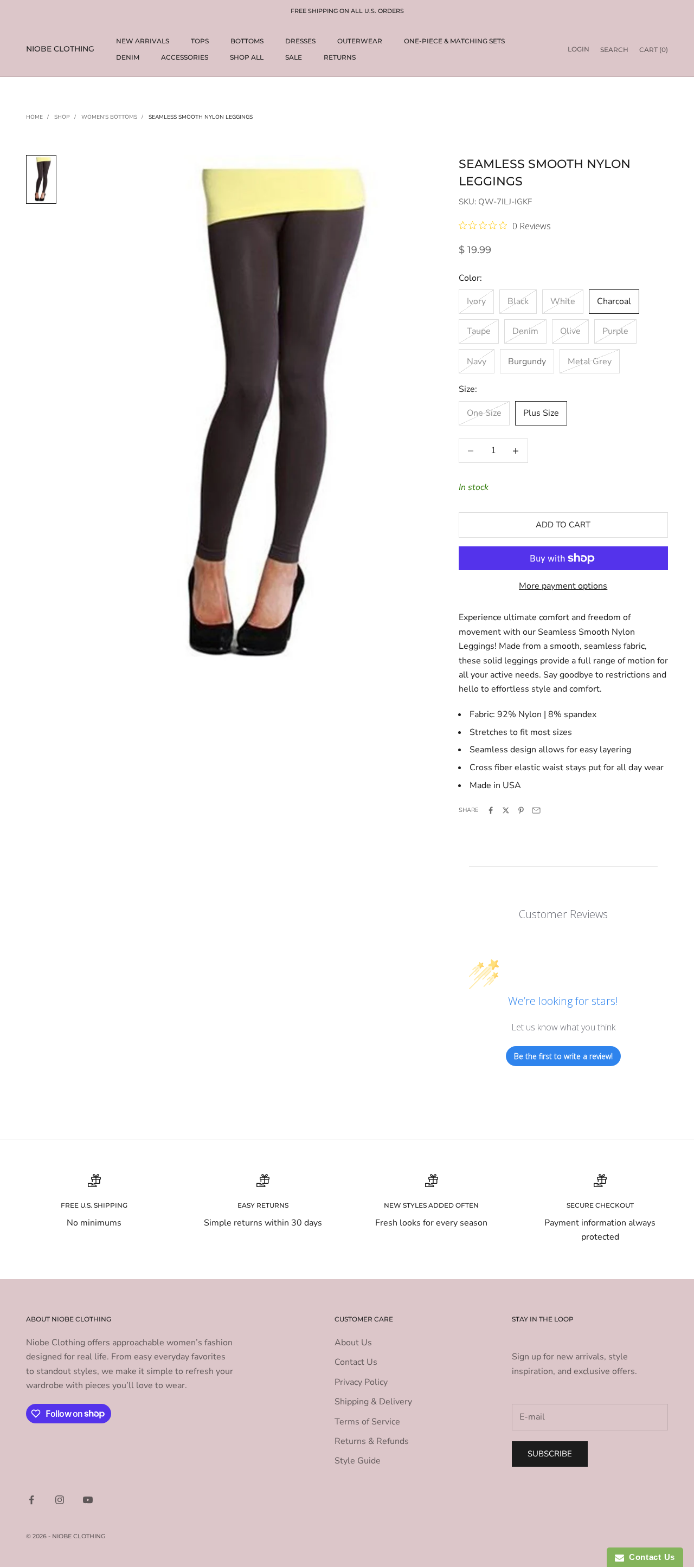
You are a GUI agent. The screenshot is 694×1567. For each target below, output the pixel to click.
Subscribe (550, 1453)
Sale (293, 57)
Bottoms (247, 41)
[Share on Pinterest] (521, 810)
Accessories (184, 57)
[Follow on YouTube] (87, 1499)
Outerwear (359, 41)
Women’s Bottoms (109, 117)
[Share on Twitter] (506, 810)
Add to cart (563, 524)
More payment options (563, 586)
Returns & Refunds (372, 1441)
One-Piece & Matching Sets (454, 41)
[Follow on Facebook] (31, 1499)
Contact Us (356, 1362)
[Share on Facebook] (490, 810)
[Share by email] (536, 810)
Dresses (300, 41)
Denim (127, 57)
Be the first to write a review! (563, 1056)
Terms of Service (367, 1422)
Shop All (247, 57)
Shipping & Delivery (373, 1402)
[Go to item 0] (41, 179)
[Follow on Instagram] (59, 1499)
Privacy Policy (361, 1382)
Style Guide (358, 1461)
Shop (62, 117)
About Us (353, 1343)
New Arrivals (142, 41)
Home (34, 117)
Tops (200, 41)
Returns (340, 57)
